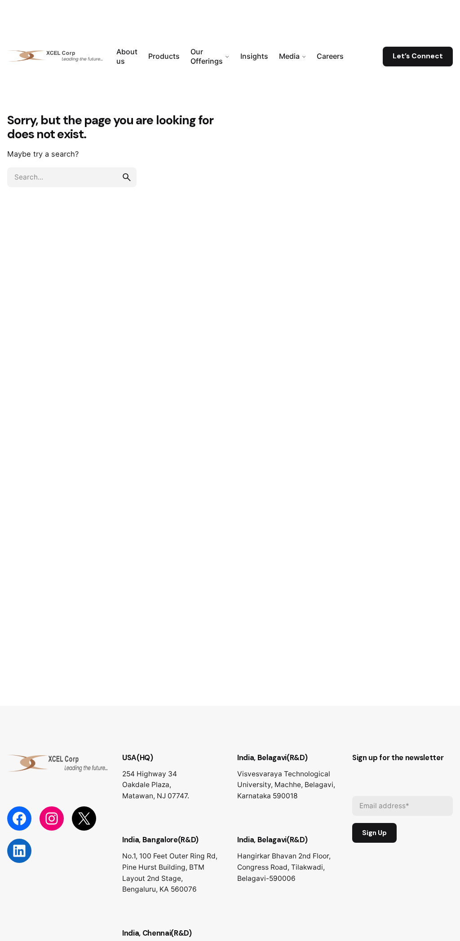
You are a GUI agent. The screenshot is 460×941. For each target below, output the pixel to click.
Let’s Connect (418, 56)
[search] (127, 177)
